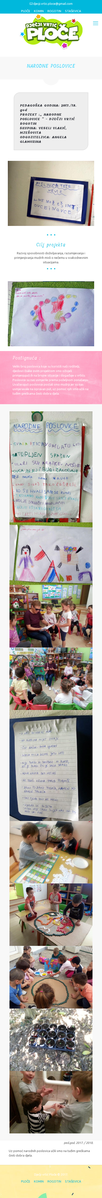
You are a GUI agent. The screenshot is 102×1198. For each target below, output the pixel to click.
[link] (51, 193)
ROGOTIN (54, 11)
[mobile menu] (96, 23)
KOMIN (39, 11)
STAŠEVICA (73, 11)
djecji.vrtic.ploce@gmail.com (53, 3)
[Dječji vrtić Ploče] (51, 31)
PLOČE (25, 11)
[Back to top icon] (91, 1187)
